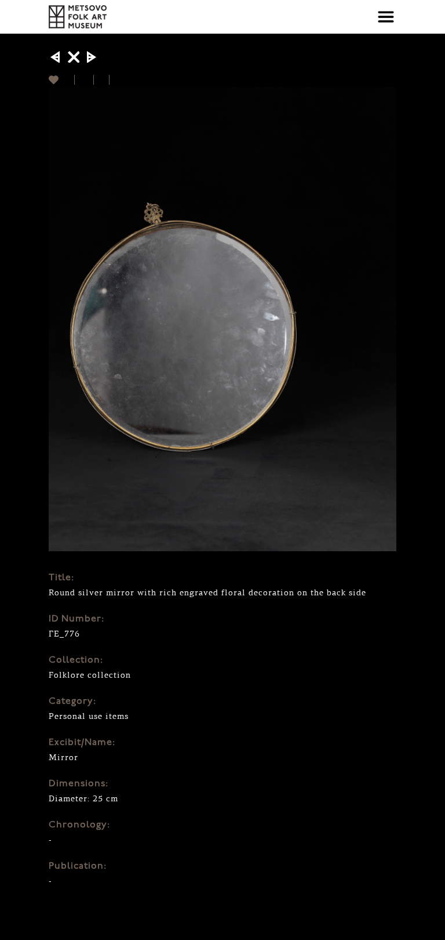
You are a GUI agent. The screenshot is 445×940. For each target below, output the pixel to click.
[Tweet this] (102, 80)
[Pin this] (114, 80)
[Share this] (84, 80)
